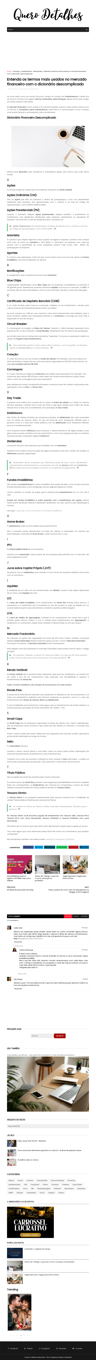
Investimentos (26, 71)
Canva (20, 1180)
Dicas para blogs (57, 1180)
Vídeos (61, 1193)
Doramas (71, 1180)
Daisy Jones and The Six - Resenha (32, 1141)
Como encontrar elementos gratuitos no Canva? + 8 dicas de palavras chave (49, 1150)
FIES (25, 1184)
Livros (25, 1188)
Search (59, 1036)
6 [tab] (28, 1336)
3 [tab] (17, 1336)
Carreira (30, 1180)
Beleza (11, 1180)
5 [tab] (24, 1336)
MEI (32, 1188)
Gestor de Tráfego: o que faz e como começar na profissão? (47, 878)
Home (9, 71)
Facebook (50, 839)
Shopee (20, 1193)
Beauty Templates (65, 1357)
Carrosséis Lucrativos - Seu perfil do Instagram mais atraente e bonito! (40, 1055)
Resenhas (81, 1188)
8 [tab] (21, 1338)
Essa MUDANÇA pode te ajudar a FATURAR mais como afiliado (19, 878)
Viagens (51, 1193)
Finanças (16, 71)
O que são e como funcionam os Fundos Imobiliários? (38, 510)
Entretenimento (14, 1184)
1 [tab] (10, 1336)
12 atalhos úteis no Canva (28, 1160)
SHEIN (11, 1193)
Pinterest (70, 839)
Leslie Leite (18, 928)
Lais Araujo (18, 979)
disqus (76, 916)
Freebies (65, 1184)
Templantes (31, 1193)
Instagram (60, 839)
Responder (18, 942)
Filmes (45, 1184)
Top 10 (42, 1193)
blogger (68, 916)
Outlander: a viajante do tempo (37, 1249)
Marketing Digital (44, 1188)
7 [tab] (17, 1338)
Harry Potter (77, 1184)
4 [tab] (21, 1336)
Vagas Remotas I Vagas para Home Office (74, 877)
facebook (84, 916)
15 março (85, 928)
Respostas (19, 946)
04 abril (85, 979)
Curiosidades (42, 1180)
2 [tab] (14, 1336)
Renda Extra (37, 71)
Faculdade (35, 1184)
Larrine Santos (25, 950)
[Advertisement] (48, 49)
